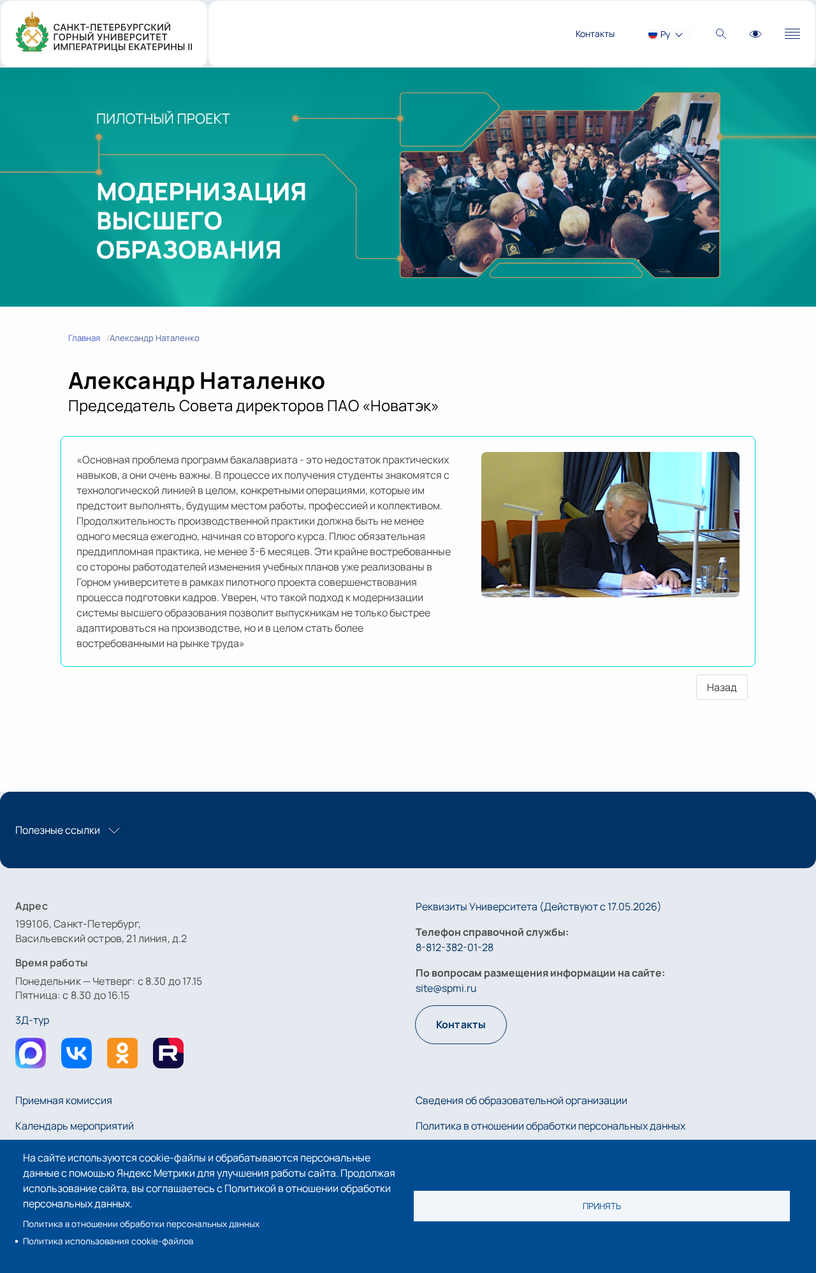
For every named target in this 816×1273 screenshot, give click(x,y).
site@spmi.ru (446, 988)
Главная (84, 338)
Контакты (595, 33)
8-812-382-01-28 (454, 947)
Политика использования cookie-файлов (108, 1241)
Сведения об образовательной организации (521, 1100)
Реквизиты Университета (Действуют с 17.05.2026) (539, 906)
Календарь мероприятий (74, 1126)
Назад (722, 687)
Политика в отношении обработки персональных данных (141, 1224)
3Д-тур (32, 1020)
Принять (602, 1206)
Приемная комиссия (63, 1100)
